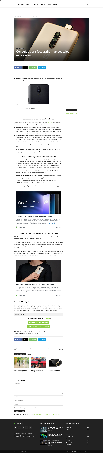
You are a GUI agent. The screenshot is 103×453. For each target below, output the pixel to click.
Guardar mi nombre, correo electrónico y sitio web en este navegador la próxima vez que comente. (38, 407)
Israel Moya (20, 58)
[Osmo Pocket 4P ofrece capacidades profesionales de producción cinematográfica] (21, 362)
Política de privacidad (71, 451)
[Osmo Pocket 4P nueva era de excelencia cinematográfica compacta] (38, 362)
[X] (26, 427)
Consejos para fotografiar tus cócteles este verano (24, 333)
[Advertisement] (51, 12)
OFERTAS (36, 4)
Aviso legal (64, 451)
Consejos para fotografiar (49, 331)
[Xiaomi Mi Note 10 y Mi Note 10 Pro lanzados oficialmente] (43, 435)
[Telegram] (23, 427)
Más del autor (30, 354)
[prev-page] (15, 374)
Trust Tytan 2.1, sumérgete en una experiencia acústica (52, 348)
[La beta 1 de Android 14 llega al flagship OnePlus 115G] (43, 429)
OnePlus (50, 122)
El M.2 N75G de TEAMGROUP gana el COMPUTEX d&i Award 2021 (55, 442)
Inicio (15, 16)
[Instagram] (19, 427)
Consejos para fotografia (38, 331)
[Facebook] (15, 427)
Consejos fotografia (28, 331)
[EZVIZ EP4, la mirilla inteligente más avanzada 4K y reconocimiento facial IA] (55, 362)
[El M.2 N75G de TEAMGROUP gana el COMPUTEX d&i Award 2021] (43, 442)
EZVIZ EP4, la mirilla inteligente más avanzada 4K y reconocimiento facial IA (55, 370)
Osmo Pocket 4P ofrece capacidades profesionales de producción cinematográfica (20, 370)
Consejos (22, 331)
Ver (36, 108)
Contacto (87, 451)
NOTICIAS (20, 4)
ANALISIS (28, 4)
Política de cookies (80, 451)
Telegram (47, 318)
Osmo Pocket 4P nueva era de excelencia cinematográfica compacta (37, 370)
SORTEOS (43, 4)
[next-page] (17, 374)
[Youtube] (30, 427)
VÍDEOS (49, 4)
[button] (87, 4)
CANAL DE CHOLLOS (42, 322)
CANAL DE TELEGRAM (43, 326)
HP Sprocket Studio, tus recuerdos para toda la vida (25, 348)
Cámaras (24, 16)
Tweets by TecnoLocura (71, 113)
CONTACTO (55, 4)
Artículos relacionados (20, 354)
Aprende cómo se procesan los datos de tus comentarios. (47, 414)
